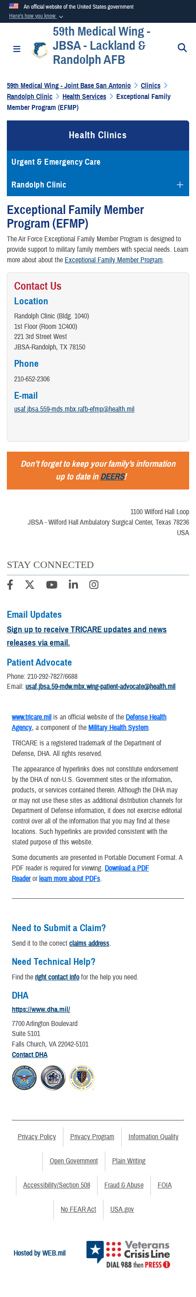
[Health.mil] (53, 1076)
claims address (89, 943)
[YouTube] (51, 586)
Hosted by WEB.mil (40, 1253)
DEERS (112, 476)
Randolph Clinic (38, 185)
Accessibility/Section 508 (56, 1185)
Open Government (74, 1161)
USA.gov (122, 1209)
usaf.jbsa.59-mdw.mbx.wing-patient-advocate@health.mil (100, 686)
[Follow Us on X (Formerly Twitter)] (30, 586)
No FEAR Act (78, 1209)
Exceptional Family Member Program (114, 260)
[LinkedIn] (73, 586)
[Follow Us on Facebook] (10, 586)
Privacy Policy (37, 1136)
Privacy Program (92, 1136)
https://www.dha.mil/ (41, 1009)
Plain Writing (128, 1161)
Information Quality (154, 1136)
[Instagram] (93, 586)
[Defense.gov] (24, 1076)
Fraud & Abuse (124, 1185)
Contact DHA (29, 1054)
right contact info (57, 977)
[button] (37, 16)
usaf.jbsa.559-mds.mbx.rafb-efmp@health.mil (74, 409)
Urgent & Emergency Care (56, 162)
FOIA (165, 1185)
